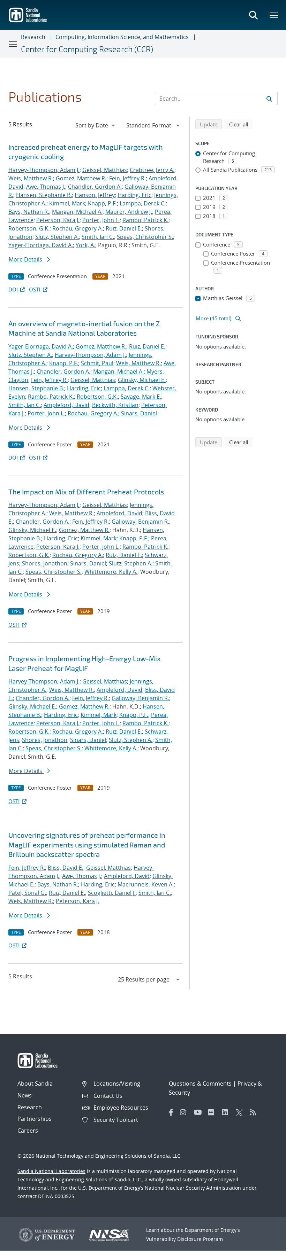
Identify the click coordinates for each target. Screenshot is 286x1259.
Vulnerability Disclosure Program (184, 1239)
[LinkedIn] (227, 1112)
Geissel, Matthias (104, 170)
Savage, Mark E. (141, 396)
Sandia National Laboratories (51, 1171)
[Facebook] (171, 1112)
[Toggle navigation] (13, 44)
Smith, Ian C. (98, 237)
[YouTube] (199, 1112)
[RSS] (255, 1112)
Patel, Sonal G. (27, 893)
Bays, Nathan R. (28, 212)
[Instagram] (185, 1112)
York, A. (85, 245)
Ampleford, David (66, 405)
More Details (26, 259)
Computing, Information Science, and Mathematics (122, 37)
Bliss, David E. (65, 867)
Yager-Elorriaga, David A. (40, 245)
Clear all (241, 124)
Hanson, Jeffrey (95, 195)
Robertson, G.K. (29, 228)
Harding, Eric (134, 195)
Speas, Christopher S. (145, 237)
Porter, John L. (101, 220)
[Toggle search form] (253, 15)
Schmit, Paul (97, 363)
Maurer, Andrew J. (128, 212)
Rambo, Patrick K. (145, 220)
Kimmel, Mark (67, 203)
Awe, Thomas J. (45, 186)
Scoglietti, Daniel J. (112, 893)
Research (33, 37)
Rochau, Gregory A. (77, 228)
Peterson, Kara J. (58, 220)
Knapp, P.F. (102, 203)
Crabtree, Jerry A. (152, 170)
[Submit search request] (269, 98)
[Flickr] (213, 1112)
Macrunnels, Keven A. (146, 884)
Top (265, 1251)
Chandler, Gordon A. (95, 186)
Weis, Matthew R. (30, 178)
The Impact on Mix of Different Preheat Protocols (86, 491)
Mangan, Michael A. (77, 212)
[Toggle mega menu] (274, 15)
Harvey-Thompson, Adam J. (44, 170)
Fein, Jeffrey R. (127, 178)
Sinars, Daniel (139, 413)
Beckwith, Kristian (115, 405)
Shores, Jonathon (44, 563)
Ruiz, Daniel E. (124, 228)
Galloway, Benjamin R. (140, 521)
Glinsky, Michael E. (142, 380)
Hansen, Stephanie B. (44, 195)
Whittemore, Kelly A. (110, 572)
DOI (13, 289)
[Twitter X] (241, 1112)
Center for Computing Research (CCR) (87, 49)
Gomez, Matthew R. (81, 178)
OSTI (34, 289)
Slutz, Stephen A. (57, 237)
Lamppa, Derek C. (143, 203)
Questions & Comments (200, 1083)
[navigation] (96, 125)
